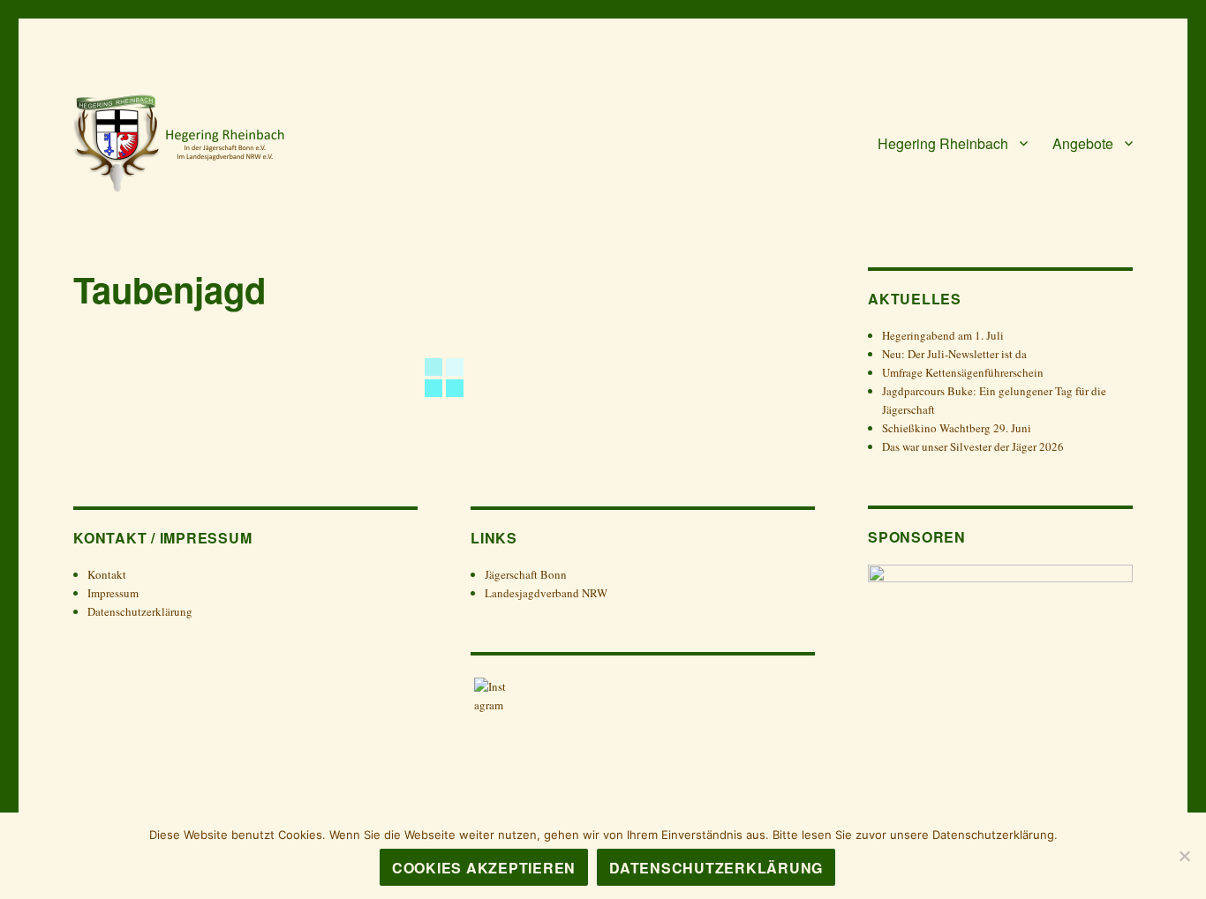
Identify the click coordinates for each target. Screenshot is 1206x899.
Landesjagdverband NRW (546, 593)
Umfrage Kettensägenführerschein (963, 372)
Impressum (113, 593)
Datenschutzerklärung (139, 611)
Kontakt (106, 574)
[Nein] (1184, 856)
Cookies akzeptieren (484, 868)
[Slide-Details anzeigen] (1000, 631)
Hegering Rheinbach (943, 143)
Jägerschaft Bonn (526, 574)
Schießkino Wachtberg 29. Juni (956, 428)
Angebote (1082, 143)
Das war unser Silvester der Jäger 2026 (974, 446)
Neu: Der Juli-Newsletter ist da (954, 354)
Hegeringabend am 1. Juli (943, 335)
